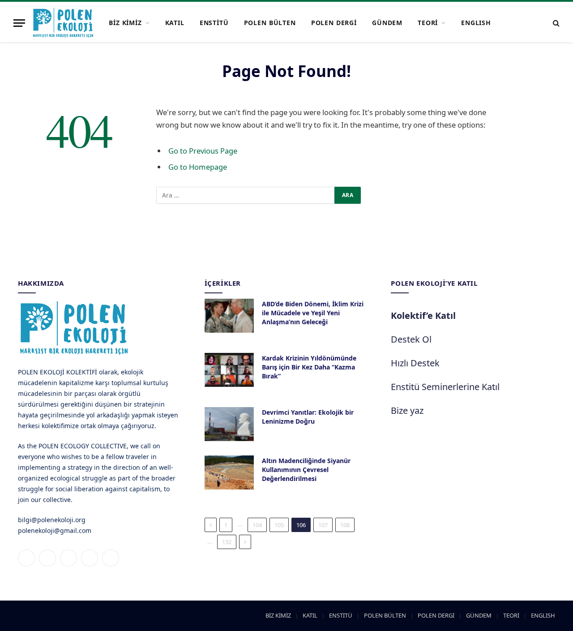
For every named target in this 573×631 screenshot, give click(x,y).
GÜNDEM (387, 22)
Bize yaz (407, 410)
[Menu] (19, 23)
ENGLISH (476, 22)
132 (226, 542)
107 (323, 525)
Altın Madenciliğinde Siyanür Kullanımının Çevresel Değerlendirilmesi (306, 469)
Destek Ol (411, 339)
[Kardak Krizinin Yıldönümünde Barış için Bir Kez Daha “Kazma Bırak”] (229, 370)
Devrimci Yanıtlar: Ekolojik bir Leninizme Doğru (308, 416)
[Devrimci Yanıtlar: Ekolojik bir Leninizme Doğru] (229, 424)
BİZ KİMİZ (125, 22)
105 (279, 525)
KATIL (174, 22)
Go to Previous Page (202, 151)
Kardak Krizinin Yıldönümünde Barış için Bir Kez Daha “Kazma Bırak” (309, 367)
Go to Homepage (197, 167)
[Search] (555, 23)
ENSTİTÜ (214, 22)
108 (345, 525)
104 (257, 525)
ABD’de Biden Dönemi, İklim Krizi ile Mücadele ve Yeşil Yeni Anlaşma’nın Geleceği (312, 313)
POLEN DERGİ (334, 22)
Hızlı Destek (415, 363)
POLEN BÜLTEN (270, 22)
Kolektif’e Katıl (423, 315)
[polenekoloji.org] (63, 23)
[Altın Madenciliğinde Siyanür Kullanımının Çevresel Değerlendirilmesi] (229, 472)
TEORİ (428, 22)
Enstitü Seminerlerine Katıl (445, 387)
